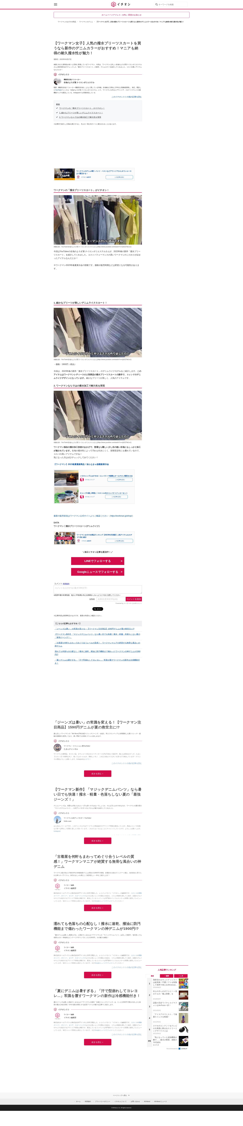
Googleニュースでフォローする (97, 571)
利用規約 (88, 1101)
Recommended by (172, 1048)
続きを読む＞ (98, 774)
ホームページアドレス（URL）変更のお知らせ (121, 15)
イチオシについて (120, 1101)
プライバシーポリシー (102, 1101)
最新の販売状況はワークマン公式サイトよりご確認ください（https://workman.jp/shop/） (94, 516)
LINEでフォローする (97, 561)
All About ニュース (160, 1101)
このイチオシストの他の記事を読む (127, 97)
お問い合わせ (135, 1101)
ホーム (78, 1101)
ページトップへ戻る (120, 1095)
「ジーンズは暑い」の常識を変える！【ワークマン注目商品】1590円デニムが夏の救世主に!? (94, 629)
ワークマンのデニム (86, 22)
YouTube (58, 90)
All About (147, 1101)
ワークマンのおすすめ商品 (67, 22)
